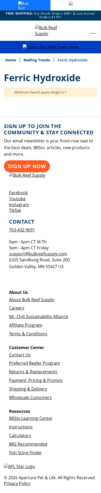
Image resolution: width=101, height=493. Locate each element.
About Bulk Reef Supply (31, 299)
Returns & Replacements (33, 372)
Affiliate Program (25, 325)
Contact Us (20, 355)
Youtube (17, 198)
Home (11, 60)
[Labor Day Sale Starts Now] (50, 47)
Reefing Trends (37, 60)
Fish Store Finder (25, 453)
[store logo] (50, 31)
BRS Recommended (28, 444)
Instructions (21, 427)
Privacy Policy (17, 483)
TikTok (15, 210)
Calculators (20, 435)
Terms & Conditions (28, 334)
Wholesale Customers (30, 397)
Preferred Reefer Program (34, 363)
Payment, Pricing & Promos (36, 380)
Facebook (18, 192)
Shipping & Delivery (28, 389)
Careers (16, 308)
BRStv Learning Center (31, 418)
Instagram (19, 204)
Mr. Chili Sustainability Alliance (38, 316)
